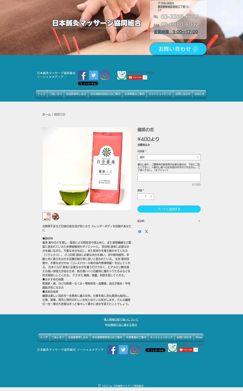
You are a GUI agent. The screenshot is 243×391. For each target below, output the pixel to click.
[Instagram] (104, 75)
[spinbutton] (145, 197)
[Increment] (151, 197)
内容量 (142, 151)
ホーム (46, 114)
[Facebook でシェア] (140, 231)
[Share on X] (146, 231)
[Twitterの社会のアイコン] (93, 75)
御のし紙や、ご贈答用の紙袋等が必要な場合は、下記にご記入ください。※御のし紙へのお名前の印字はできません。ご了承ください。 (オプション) (169, 167)
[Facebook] (82, 75)
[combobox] (169, 157)
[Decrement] (140, 197)
